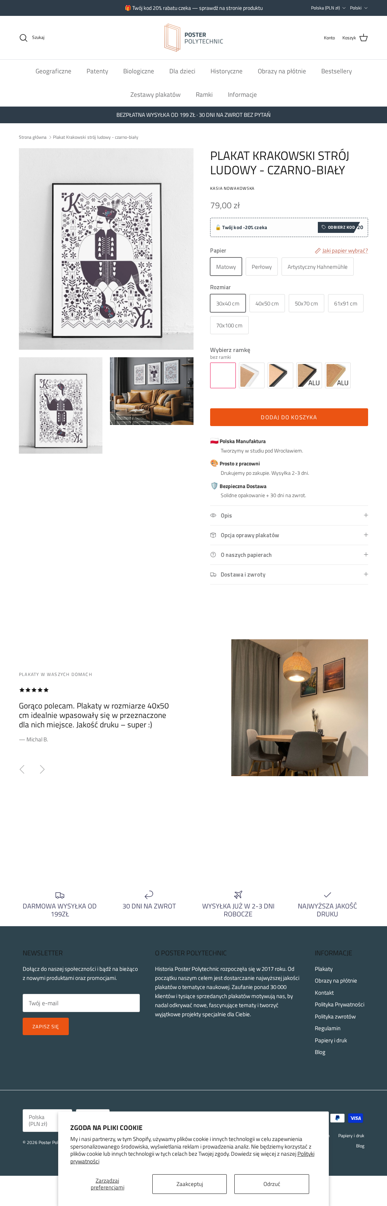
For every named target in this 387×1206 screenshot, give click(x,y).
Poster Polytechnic (56, 1142)
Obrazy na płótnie (282, 71)
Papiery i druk (331, 1040)
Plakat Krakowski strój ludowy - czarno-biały (95, 137)
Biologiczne (138, 71)
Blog (320, 1052)
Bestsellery (336, 71)
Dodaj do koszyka (289, 417)
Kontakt (324, 992)
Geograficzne (53, 71)
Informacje (242, 94)
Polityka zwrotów (335, 1016)
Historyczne (227, 71)
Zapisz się (46, 1026)
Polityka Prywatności (339, 1004)
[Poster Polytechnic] (193, 37)
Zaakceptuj (189, 1184)
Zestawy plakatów (155, 94)
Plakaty (324, 968)
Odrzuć (271, 1184)
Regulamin (328, 1028)
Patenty (97, 71)
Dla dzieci (182, 71)
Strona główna (32, 137)
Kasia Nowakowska (232, 188)
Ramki (204, 94)
